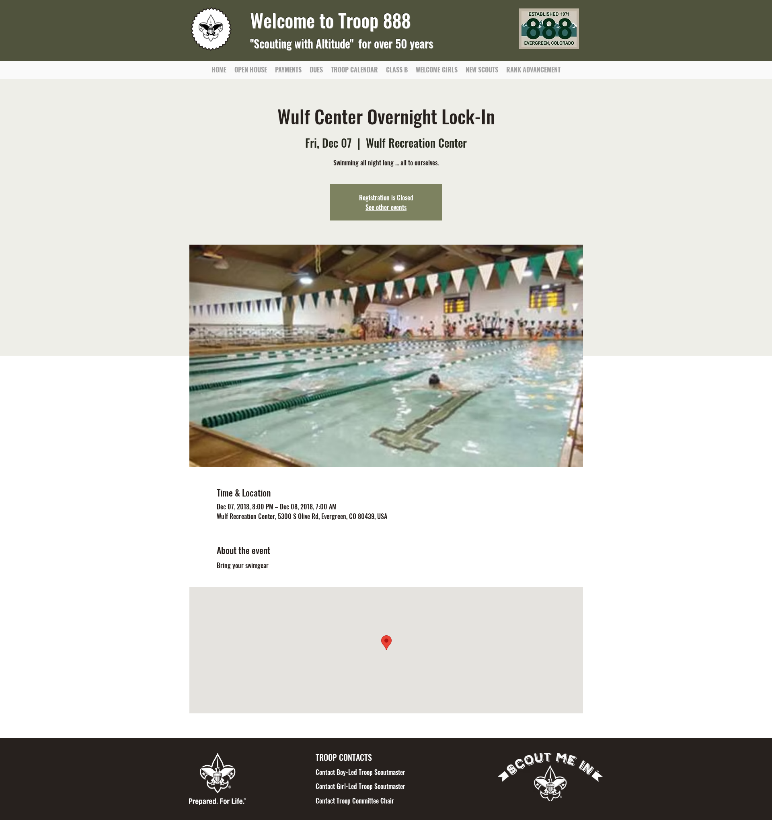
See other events (386, 207)
